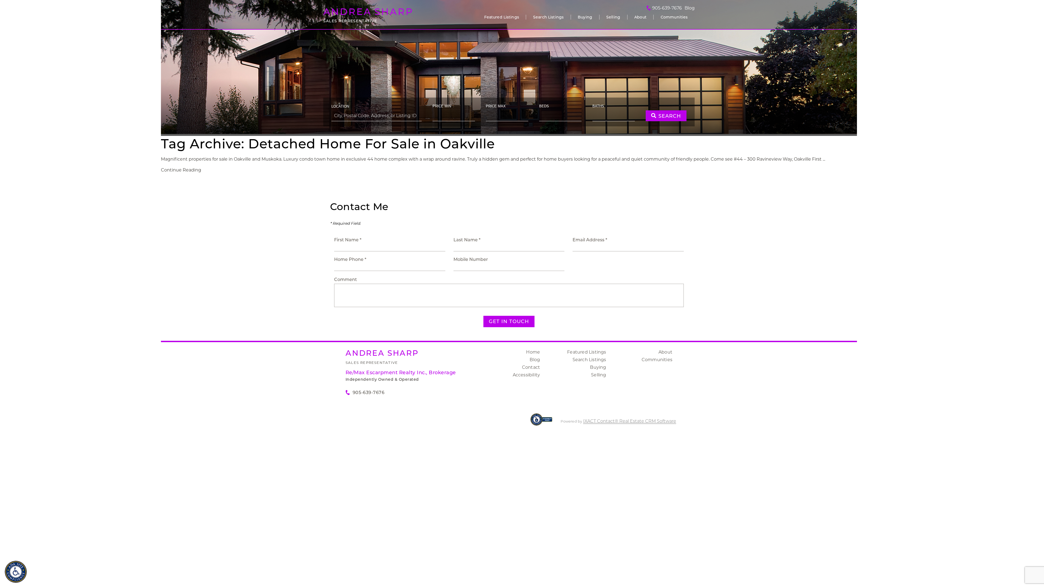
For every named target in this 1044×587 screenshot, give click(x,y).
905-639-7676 (667, 8)
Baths (598, 106)
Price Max (496, 106)
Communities (674, 17)
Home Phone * (350, 259)
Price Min (442, 106)
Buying (585, 17)
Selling (613, 17)
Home (533, 352)
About (640, 17)
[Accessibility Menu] (16, 571)
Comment (345, 279)
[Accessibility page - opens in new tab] (541, 422)
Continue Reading (181, 170)
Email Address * (590, 239)
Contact (531, 367)
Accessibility (526, 374)
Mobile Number (470, 259)
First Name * (347, 239)
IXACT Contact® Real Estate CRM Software (629, 421)
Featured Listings (501, 17)
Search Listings (548, 17)
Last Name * (466, 239)
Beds (544, 106)
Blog (535, 359)
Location (340, 106)
